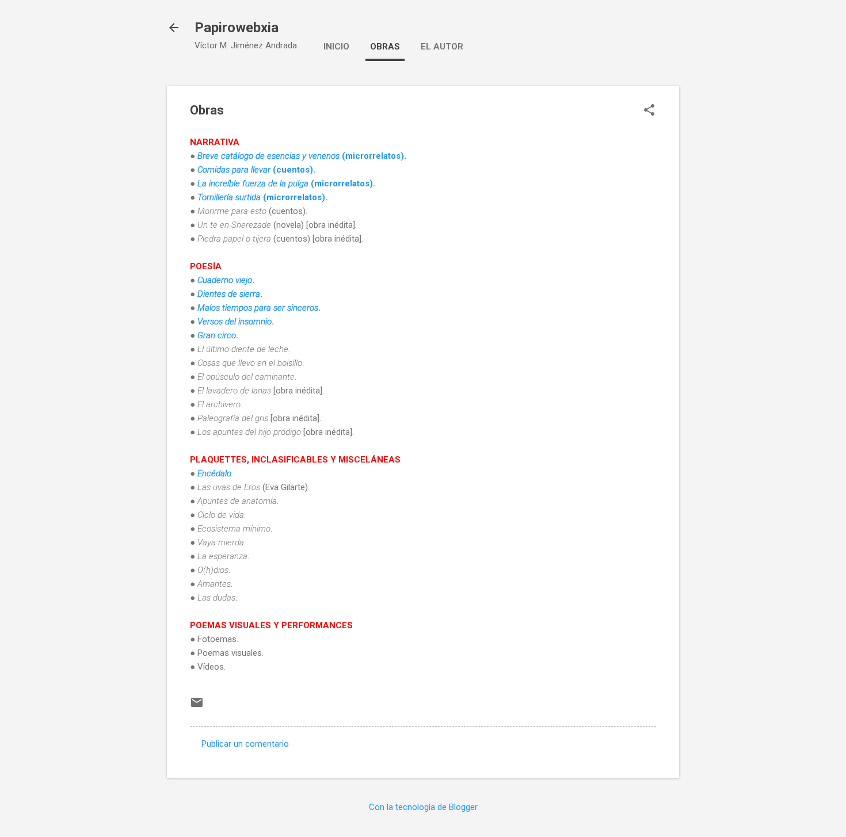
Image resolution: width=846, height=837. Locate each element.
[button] (649, 111)
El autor (442, 46)
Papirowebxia (237, 28)
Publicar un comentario (245, 744)
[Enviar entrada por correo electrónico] (197, 706)
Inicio (336, 46)
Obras (385, 46)
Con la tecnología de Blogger (423, 807)
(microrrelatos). (286, 183)
